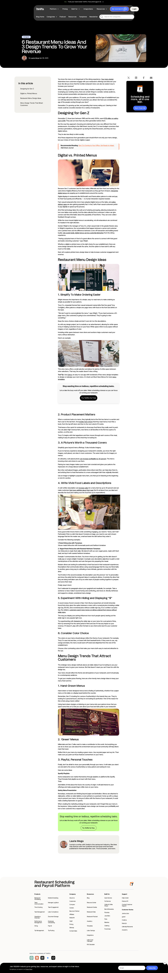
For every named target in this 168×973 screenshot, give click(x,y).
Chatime (124, 920)
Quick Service (108, 898)
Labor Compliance (53, 912)
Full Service (107, 901)
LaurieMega (35, 58)
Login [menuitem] (134, 9)
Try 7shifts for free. (88, 828)
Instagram (26, 37)
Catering (106, 925)
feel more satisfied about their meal (81, 490)
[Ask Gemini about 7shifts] (48, 958)
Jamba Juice (125, 913)
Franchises (107, 929)
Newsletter (93, 17)
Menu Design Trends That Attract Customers (31, 104)
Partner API (125, 901)
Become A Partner (74, 911)
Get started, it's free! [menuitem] (119, 9)
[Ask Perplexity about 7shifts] (42, 958)
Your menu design (107, 79)
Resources (72, 17)
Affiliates (71, 914)
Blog (88, 898)
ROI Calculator (91, 944)
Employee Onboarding (51, 921)
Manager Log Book (53, 902)
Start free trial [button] (140, 108)
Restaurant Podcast (92, 916)
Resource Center (91, 902)
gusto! (123, 916)
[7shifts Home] (40, 9)
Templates (83, 17)
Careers (71, 908)
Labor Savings (91, 930)
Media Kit (71, 917)
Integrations (90, 935)
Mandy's (124, 923)
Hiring (36, 926)
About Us (72, 898)
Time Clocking (38, 907)
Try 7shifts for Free (88, 398)
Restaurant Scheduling (37, 898)
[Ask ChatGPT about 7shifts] (31, 958)
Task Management (39, 912)
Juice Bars (107, 916)
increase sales (83, 488)
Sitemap (71, 927)
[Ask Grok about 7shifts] (53, 958)
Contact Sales (73, 931)
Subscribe (152, 968)
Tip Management (39, 930)
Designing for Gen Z (27, 89)
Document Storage (53, 916)
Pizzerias (106, 912)
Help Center (125, 898)
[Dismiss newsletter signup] (164, 962)
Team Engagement (53, 907)
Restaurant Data (91, 912)
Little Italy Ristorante (127, 926)
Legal (70, 921)
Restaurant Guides (92, 907)
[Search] (101, 17)
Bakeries (106, 922)
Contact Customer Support (127, 905)
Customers (72, 901)
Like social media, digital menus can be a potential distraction (83, 233)
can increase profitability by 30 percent (93, 459)
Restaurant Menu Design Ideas (30, 98)
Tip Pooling (51, 930)
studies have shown (86, 422)
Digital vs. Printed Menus (28, 93)
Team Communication (38, 903)
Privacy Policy (28, 969)
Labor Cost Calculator (90, 940)
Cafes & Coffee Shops (108, 905)
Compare (72, 904)
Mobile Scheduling (53, 898)
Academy (89, 921)
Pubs (105, 919)
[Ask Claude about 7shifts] (37, 958)
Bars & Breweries (109, 909)
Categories (51, 17)
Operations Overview (37, 917)
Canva (69, 375)
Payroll (50, 926)
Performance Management (38, 921)
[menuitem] (55, 9)
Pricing (71, 924)
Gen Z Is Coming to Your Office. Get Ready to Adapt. (96, 145)
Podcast (63, 17)
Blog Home (40, 17)
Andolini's (124, 930)
